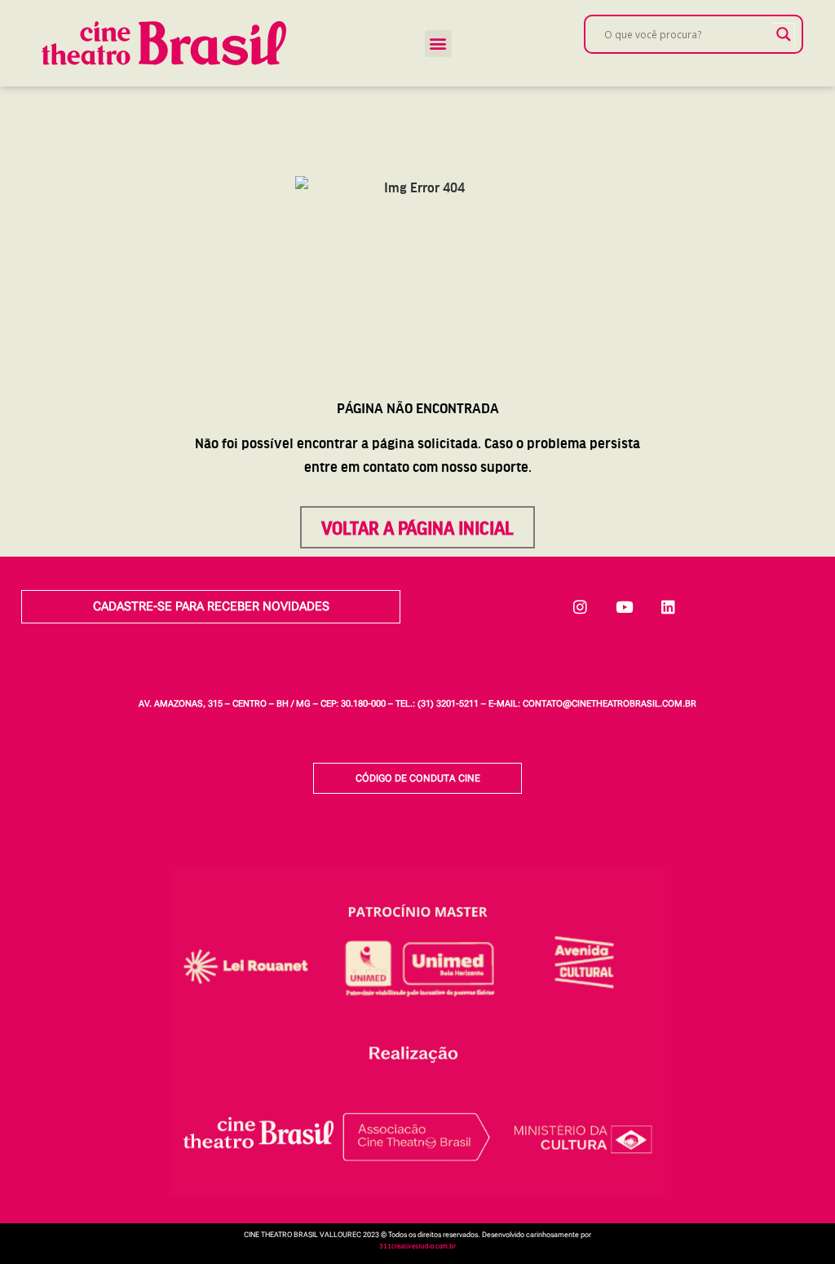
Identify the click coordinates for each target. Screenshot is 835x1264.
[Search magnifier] (783, 34)
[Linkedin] (668, 606)
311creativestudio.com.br (417, 1245)
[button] (438, 43)
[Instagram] (580, 606)
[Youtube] (624, 606)
